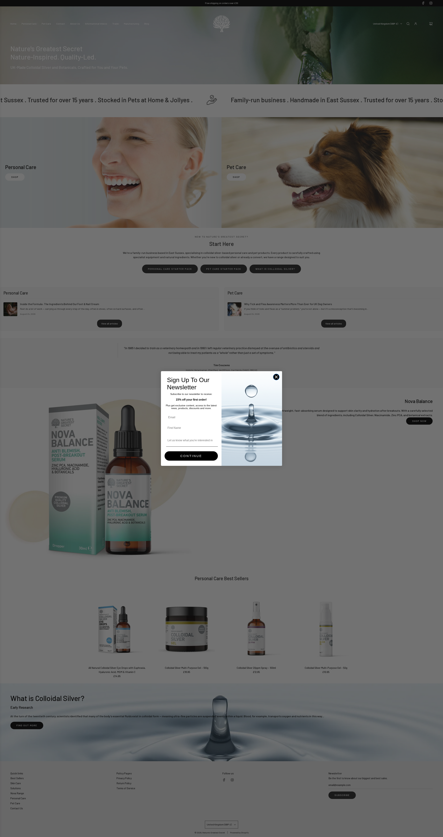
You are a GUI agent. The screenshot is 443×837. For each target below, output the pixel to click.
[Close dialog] (276, 377)
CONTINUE (191, 456)
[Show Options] (214, 440)
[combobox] (190, 440)
